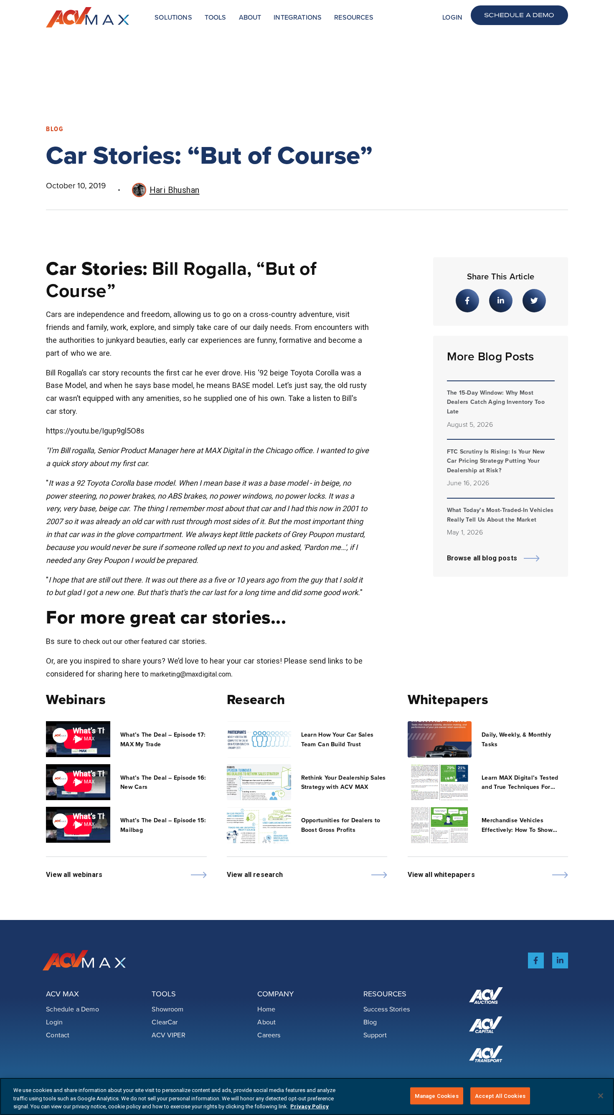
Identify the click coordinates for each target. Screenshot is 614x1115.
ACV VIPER (168, 1034)
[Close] (600, 1096)
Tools (215, 17)
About (250, 17)
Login (452, 17)
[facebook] (536, 960)
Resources (353, 17)
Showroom (167, 1009)
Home (266, 1009)
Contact (57, 1034)
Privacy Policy (309, 1106)
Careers (268, 1034)
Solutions (173, 17)
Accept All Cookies (500, 1095)
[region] (307, 1096)
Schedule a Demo (519, 14)
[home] (87, 17)
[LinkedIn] (560, 960)
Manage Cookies (437, 1095)
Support (375, 1034)
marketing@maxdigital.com (190, 674)
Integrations (298, 17)
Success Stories (386, 1009)
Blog (370, 1021)
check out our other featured (125, 642)
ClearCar (165, 1021)
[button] (173, 17)
